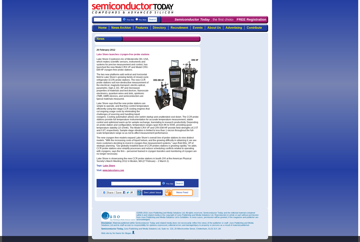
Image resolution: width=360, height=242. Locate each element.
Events (198, 27)
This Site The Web (137, 20)
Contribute (254, 27)
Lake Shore (109, 165)
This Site (170, 184)
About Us (214, 27)
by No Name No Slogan (121, 233)
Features (142, 27)
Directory (159, 27)
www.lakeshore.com (113, 170)
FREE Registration (251, 19)
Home (102, 27)
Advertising (234, 27)
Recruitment (179, 27)
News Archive (121, 27)
